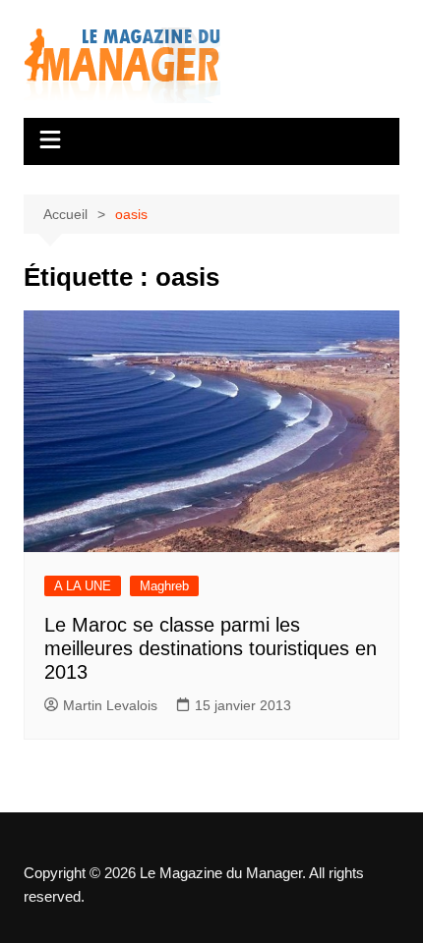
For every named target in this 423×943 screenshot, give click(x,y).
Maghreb (164, 586)
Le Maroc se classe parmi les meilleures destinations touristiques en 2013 (210, 648)
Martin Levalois (110, 705)
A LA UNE (82, 586)
